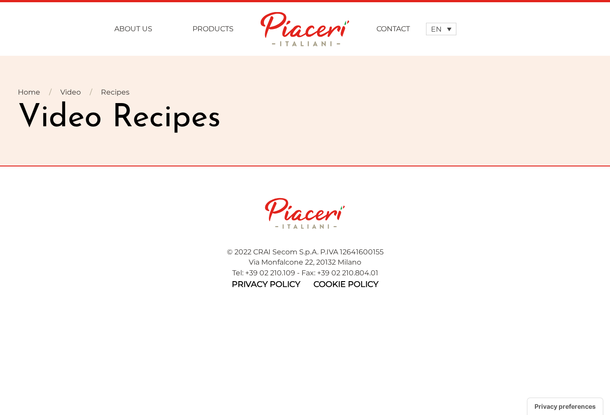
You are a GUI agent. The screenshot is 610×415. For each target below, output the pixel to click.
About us (133, 29)
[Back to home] (305, 29)
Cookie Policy (345, 284)
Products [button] (213, 29)
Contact (393, 29)
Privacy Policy (266, 284)
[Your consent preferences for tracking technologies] (565, 406)
